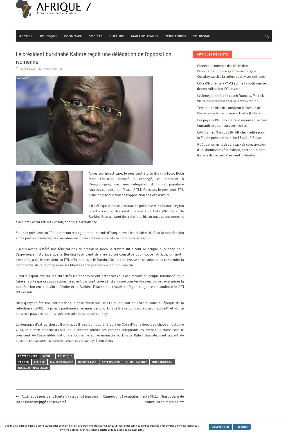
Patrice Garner (52, 69)
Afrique (39, 362)
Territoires (175, 36)
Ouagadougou (162, 362)
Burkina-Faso (87, 362)
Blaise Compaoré (61, 362)
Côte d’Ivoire (111, 362)
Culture (116, 36)
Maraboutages (144, 36)
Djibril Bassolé (136, 362)
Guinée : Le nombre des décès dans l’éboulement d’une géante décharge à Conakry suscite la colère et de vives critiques (231, 71)
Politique (48, 36)
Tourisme (201, 36)
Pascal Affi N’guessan (33, 367)
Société (96, 36)
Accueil (26, 36)
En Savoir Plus (220, 426)
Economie (73, 36)
